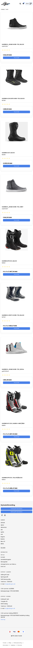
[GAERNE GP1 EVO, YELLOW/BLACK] (16, 461)
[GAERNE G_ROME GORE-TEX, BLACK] (16, 28)
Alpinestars (4, 527)
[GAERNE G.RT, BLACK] (16, 136)
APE (2, 529)
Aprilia (2, 532)
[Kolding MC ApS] (5, 4)
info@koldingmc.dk (10, 608)
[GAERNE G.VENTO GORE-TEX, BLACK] (16, 298)
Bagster (3, 537)
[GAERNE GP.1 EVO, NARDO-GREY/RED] (16, 407)
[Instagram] (5, 515)
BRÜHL (2, 544)
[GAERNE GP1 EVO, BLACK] (16, 244)
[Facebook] (3, 515)
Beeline (3, 539)
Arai (2, 534)
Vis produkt (16, 57)
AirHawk (3, 522)
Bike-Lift (3, 541)
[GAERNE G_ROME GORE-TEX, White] (16, 352)
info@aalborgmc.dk (10, 584)
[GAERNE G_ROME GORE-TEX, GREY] (16, 190)
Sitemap (3, 619)
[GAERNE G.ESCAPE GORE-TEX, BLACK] (16, 82)
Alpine (2, 525)
